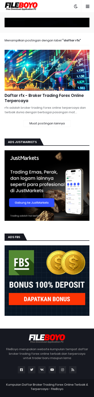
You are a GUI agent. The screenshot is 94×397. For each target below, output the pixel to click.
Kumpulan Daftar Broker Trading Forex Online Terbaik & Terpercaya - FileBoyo (47, 386)
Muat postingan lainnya (47, 123)
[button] (75, 6)
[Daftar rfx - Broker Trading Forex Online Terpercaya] (47, 70)
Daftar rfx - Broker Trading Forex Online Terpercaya (44, 98)
